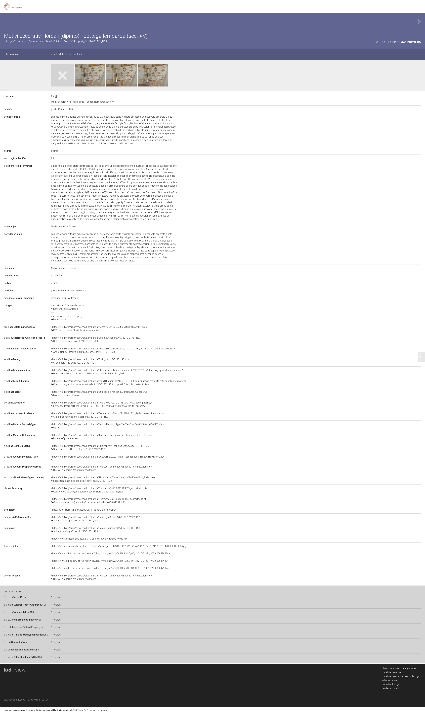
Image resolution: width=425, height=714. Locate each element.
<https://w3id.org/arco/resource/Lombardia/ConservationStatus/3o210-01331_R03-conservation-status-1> (108, 415)
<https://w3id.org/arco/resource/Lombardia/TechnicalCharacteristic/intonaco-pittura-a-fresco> (101, 437)
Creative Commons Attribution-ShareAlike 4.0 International (44, 710)
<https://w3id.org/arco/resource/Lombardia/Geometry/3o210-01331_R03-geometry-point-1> (100, 501)
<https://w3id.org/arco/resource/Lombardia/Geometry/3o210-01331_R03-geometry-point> (99, 490)
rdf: (8, 305)
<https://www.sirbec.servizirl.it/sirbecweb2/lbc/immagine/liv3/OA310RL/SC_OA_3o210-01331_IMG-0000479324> (110, 568)
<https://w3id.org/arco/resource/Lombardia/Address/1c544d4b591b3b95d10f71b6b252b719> (101, 468)
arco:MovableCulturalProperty (67, 318)
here (105, 710)
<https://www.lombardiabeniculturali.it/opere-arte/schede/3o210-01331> (89, 538)
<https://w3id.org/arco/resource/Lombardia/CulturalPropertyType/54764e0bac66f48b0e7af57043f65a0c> (107, 426)
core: (13, 234)
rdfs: (11, 54)
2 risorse (55, 642)
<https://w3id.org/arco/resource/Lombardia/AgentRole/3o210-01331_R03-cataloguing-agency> (101, 404)
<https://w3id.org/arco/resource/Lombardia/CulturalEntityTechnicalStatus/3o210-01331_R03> (101, 448)
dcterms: (17, 517)
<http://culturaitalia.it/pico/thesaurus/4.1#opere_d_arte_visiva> (84, 509)
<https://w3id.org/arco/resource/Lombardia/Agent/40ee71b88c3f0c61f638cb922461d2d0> (99, 329)
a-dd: (19, 413)
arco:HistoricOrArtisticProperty (67, 307)
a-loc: (21, 456)
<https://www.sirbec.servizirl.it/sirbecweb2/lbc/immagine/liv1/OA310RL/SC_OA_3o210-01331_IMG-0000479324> (110, 553)
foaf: (11, 546)
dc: (8, 109)
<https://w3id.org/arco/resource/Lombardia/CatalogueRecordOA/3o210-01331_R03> (96, 339)
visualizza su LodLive (391, 672)
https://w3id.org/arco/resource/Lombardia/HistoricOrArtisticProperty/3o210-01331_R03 (55, 41)
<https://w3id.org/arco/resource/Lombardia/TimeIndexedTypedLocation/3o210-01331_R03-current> (104, 479)
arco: (15, 158)
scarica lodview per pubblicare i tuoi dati (27, 700)
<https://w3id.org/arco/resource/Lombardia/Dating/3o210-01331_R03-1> (90, 361)
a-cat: (24, 337)
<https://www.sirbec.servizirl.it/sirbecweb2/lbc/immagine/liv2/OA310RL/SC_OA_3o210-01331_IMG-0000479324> (110, 560)
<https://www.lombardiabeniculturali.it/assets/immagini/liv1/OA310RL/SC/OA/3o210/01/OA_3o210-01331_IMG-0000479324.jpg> (119, 546)
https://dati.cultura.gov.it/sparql (403, 668)
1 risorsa (56, 597)
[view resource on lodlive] (419, 21)
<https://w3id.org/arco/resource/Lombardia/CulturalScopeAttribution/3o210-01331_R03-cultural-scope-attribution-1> (113, 350)
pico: (19, 298)
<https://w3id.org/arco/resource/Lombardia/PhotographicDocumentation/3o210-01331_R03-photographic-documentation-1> (118, 372)
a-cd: (18, 165)
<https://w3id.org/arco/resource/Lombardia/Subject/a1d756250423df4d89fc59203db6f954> (100, 394)
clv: (13, 488)
